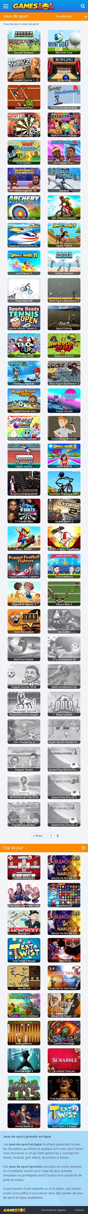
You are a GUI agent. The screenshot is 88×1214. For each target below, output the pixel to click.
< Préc (38, 835)
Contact (79, 1210)
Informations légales (53, 1210)
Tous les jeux (11, 24)
